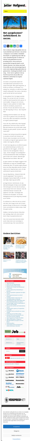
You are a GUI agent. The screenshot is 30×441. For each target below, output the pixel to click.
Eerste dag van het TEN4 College (14, 313)
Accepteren (16, 426)
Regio (11, 42)
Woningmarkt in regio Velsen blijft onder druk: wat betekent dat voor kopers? (16, 301)
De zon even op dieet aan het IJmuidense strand (16, 306)
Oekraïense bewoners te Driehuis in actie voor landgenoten (21, 246)
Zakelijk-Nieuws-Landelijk (20, 343)
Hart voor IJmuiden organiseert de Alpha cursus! (16, 293)
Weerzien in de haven (7, 260)
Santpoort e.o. (16, 42)
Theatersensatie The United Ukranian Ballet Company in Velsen (21, 261)
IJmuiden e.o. (6, 42)
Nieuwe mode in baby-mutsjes (13, 285)
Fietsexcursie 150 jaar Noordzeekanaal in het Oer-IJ (15, 287)
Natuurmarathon (10, 323)
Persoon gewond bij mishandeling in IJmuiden (15, 290)
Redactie (8, 40)
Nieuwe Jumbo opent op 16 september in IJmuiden (15, 309)
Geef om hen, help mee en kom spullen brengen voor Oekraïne (8, 247)
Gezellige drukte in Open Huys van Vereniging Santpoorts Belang (14, 298)
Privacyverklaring (16, 439)
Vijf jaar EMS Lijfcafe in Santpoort (14, 319)
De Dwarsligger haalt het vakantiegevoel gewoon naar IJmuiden (16, 303)
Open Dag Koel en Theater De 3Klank (15, 318)
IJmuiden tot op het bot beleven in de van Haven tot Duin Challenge (15, 315)
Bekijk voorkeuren (16, 435)
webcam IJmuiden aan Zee (17, 358)
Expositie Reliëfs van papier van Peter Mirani (15, 321)
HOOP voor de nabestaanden (13, 284)
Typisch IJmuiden (10, 283)
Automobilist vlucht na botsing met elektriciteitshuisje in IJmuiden (14, 325)
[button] (29, 409)
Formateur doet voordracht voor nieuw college (15, 312)
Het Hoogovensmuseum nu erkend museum (14, 295)
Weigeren (16, 431)
